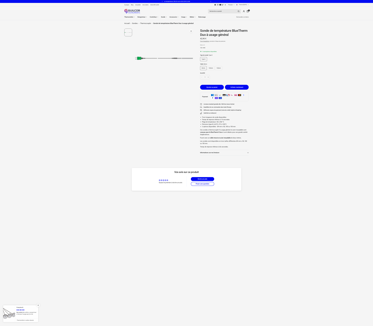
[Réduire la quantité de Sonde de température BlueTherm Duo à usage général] (201, 77)
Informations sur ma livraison (209, 152)
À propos (126, 5)
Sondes (135, 23)
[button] (38, 305)
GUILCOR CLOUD (154, 5)
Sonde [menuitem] (163, 17)
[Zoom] (191, 31)
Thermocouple (145, 23)
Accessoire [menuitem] (173, 17)
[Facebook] (215, 4)
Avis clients (145, 5)
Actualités (138, 5)
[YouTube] (220, 4)
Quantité (202, 73)
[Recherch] (238, 11)
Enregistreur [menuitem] (141, 17)
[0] (247, 11)
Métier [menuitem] (192, 17)
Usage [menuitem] (183, 17)
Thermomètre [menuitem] (128, 17)
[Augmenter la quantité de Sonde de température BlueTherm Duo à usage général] (208, 77)
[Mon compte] (244, 11)
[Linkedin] (225, 4)
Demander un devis (242, 17)
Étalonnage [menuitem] (202, 17)
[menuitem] (127, 5)
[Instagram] (218, 4)
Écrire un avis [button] (202, 179)
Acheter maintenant (237, 87)
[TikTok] (223, 4)
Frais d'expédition (204, 41)
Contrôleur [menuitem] (153, 17)
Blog (132, 5)
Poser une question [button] (202, 184)
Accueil (127, 23)
